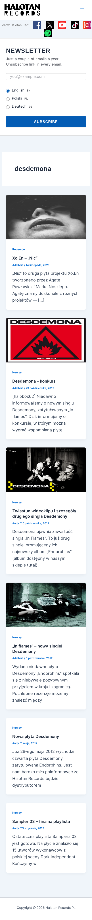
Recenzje (18, 249)
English (21, 90)
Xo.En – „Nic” (25, 258)
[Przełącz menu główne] (82, 9)
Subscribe (46, 122)
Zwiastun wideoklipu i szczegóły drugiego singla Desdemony (44, 513)
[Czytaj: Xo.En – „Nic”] (46, 216)
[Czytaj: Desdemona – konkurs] (46, 339)
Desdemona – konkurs (34, 381)
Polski (20, 98)
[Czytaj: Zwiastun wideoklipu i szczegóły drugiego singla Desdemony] (46, 469)
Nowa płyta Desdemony (35, 736)
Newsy (17, 372)
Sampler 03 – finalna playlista (41, 821)
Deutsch (22, 106)
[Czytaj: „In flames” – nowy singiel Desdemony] (46, 604)
